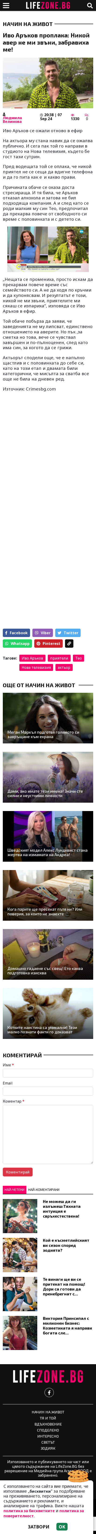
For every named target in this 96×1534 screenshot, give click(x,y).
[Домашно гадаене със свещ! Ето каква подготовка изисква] (48, 954)
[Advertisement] (48, 474)
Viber (46, 632)
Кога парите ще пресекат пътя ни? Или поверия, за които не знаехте (44, 911)
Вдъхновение (48, 1424)
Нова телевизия (36, 667)
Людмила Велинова (12, 119)
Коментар (13, 1101)
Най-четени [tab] (14, 1190)
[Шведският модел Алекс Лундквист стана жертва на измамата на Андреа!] (48, 836)
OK (62, 1527)
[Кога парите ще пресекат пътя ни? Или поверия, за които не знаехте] (48, 895)
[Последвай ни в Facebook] (49, 1392)
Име (8, 1065)
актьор (64, 667)
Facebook (19, 632)
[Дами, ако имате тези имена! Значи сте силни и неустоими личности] (48, 777)
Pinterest (51, 643)
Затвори (38, 1527)
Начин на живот (28, 23)
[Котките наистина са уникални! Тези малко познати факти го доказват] (48, 1013)
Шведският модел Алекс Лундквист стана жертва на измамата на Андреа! (47, 852)
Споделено (48, 1430)
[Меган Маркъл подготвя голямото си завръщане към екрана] (48, 718)
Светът (48, 1442)
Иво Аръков (32, 658)
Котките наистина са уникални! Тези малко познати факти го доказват (42, 1029)
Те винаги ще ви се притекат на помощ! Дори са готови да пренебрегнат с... (64, 1286)
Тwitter (71, 632)
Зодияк (48, 1448)
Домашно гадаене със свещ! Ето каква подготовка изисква (45, 970)
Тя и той (48, 1418)
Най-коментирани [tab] (43, 1190)
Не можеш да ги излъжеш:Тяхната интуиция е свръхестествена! (62, 1209)
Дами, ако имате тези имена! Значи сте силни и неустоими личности (45, 793)
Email (8, 1083)
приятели (59, 658)
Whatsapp (20, 643)
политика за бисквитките (29, 1510)
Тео (78, 658)
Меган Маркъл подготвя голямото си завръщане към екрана (43, 734)
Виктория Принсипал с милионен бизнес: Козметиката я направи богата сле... (67, 1325)
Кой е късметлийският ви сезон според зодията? (66, 1245)
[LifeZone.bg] (48, 1376)
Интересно (48, 1436)
